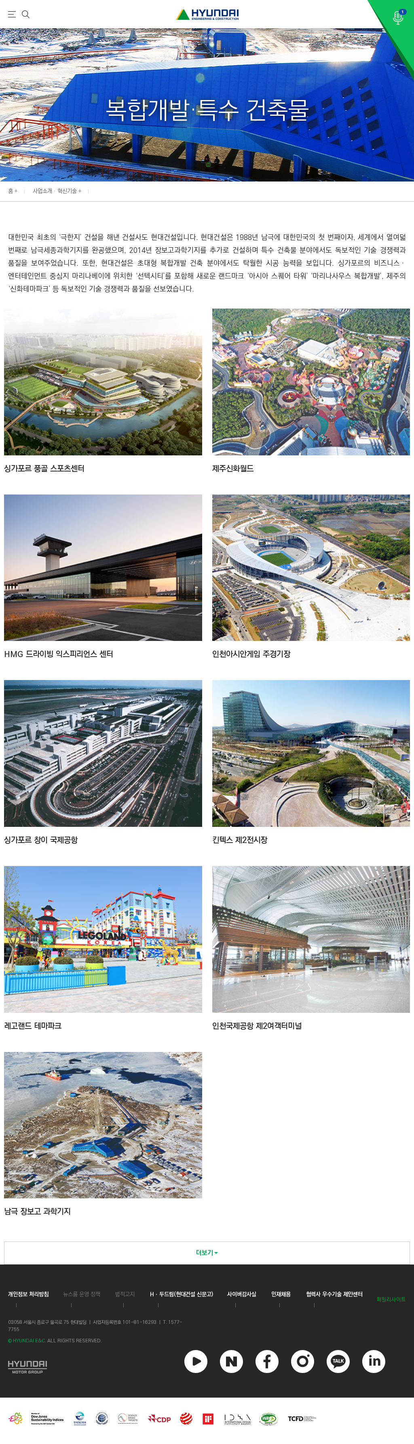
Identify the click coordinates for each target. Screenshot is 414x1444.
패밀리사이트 (391, 1300)
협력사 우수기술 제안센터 (334, 1294)
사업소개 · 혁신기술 (55, 191)
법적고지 (125, 1294)
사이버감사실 (241, 1294)
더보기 (204, 1253)
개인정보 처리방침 (28, 1294)
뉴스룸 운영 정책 (81, 1294)
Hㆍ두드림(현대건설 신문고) (181, 1294)
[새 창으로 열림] (27, 1366)
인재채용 (281, 1294)
